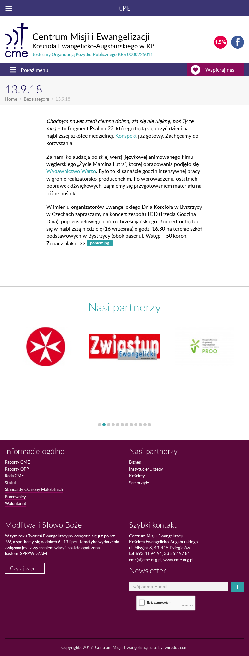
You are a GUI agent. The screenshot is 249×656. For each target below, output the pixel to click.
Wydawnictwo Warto (71, 171)
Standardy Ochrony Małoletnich (34, 489)
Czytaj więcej (25, 568)
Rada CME (14, 476)
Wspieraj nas (219, 69)
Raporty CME (17, 462)
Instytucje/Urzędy (146, 469)
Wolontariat (15, 503)
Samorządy (139, 483)
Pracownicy (15, 496)
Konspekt (126, 135)
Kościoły (137, 476)
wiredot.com (176, 647)
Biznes (135, 462)
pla (100, 243)
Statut (10, 483)
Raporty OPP (17, 469)
